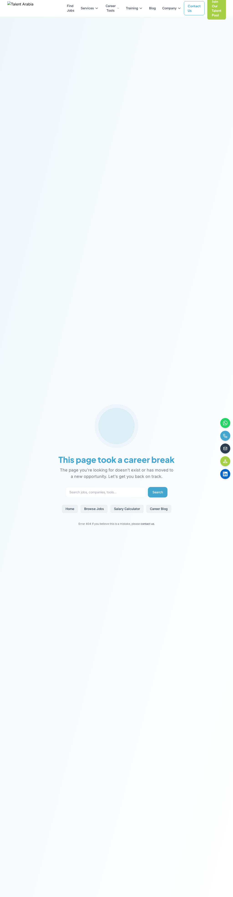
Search (157, 492)
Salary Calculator (127, 509)
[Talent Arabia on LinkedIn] (225, 474)
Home (70, 509)
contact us (147, 523)
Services (87, 8)
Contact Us (194, 8)
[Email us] (225, 448)
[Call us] (225, 436)
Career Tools (111, 8)
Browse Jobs (94, 509)
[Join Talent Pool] (225, 461)
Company (169, 8)
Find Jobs (70, 8)
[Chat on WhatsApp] (225, 423)
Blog (152, 8)
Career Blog (159, 509)
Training (132, 8)
